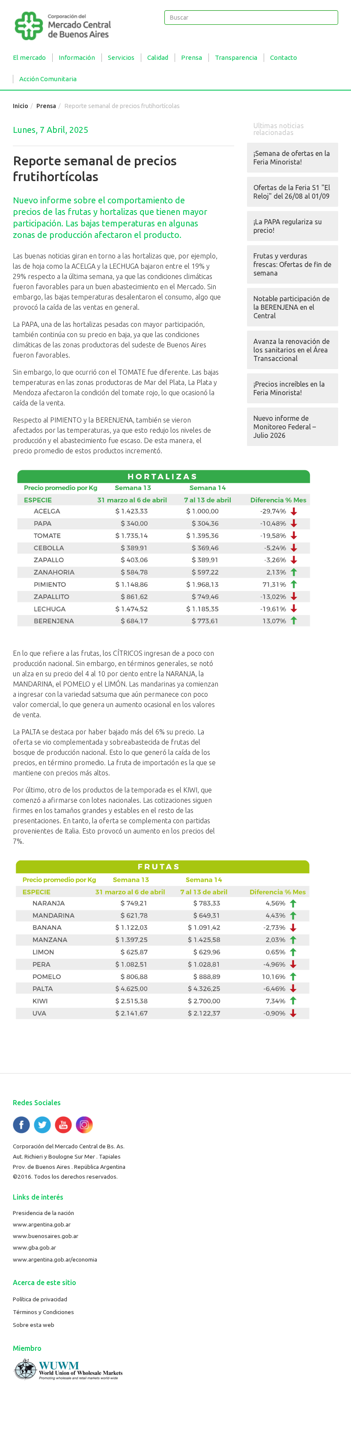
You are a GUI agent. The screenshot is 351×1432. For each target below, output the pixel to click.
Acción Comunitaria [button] (48, 78)
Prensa (46, 106)
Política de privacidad (40, 1299)
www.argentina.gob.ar (42, 1224)
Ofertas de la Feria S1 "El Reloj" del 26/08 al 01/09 (291, 192)
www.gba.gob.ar (34, 1247)
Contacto (283, 57)
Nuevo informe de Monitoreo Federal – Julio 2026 (284, 426)
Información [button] (77, 57)
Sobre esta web (33, 1324)
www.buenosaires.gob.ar (45, 1235)
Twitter (42, 1124)
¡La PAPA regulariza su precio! (287, 226)
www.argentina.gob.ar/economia (55, 1259)
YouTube (63, 1124)
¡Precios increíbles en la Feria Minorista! (289, 388)
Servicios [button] (121, 57)
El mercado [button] (29, 57)
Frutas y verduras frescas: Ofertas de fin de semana (292, 264)
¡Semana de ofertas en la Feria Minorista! (291, 158)
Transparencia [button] (236, 57)
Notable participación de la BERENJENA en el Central (291, 307)
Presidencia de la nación (43, 1212)
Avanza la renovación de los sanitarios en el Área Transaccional (291, 349)
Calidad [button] (157, 57)
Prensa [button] (191, 57)
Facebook (21, 1124)
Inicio (20, 106)
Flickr (84, 1124)
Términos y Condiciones (43, 1312)
